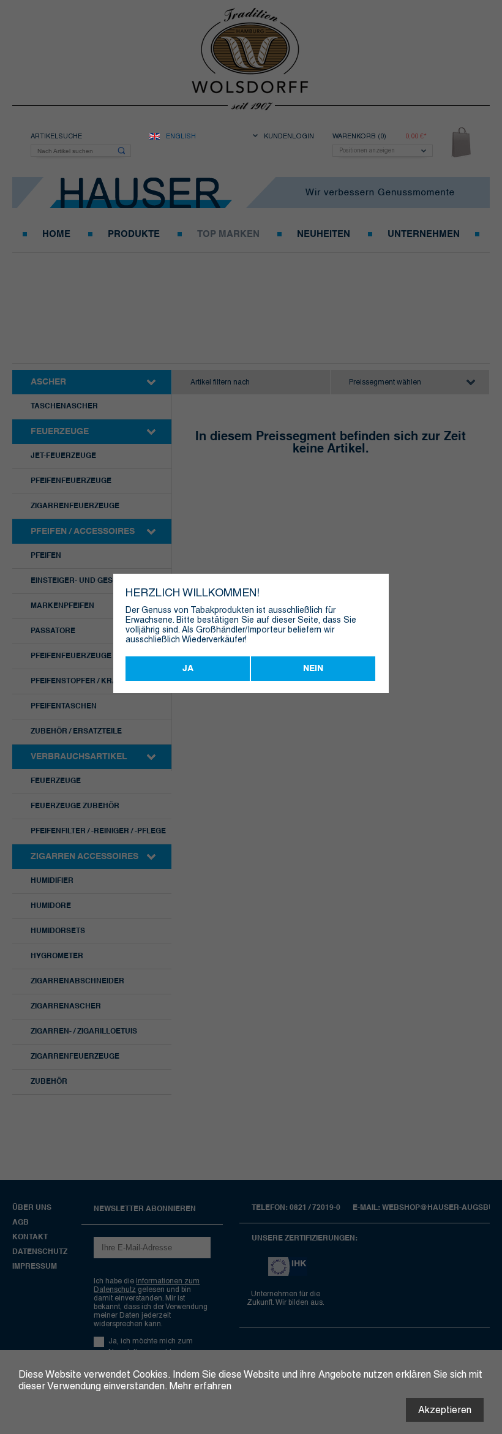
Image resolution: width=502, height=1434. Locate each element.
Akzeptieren (444, 1410)
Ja (187, 668)
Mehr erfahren (200, 1386)
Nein (313, 668)
